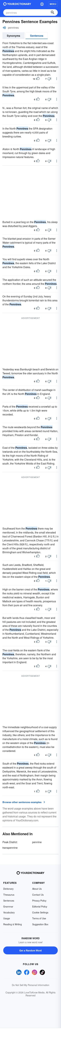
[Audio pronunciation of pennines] (4, 28)
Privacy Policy (39, 900)
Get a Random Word (30, 950)
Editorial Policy (39, 906)
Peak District (9, 842)
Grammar (8, 906)
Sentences (36, 36)
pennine (37, 842)
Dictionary (8, 888)
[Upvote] (38, 79)
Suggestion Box (40, 924)
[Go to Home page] (17, 4)
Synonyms (13, 36)
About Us (37, 888)
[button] (42, 3)
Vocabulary (9, 912)
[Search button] (52, 12)
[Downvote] (49, 79)
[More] (57, 79)
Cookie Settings (40, 912)
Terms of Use (39, 918)
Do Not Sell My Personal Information (30, 985)
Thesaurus (8, 894)
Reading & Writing (12, 924)
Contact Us (38, 894)
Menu (53, 3)
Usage (6, 918)
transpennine (10, 848)
